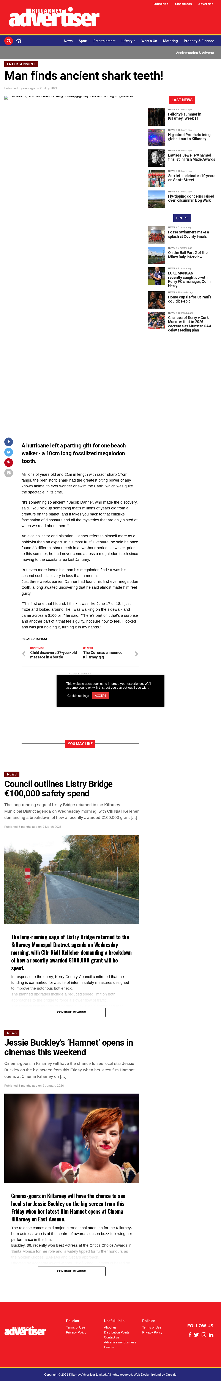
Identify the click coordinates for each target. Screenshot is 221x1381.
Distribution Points (116, 1332)
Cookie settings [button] (78, 696)
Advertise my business (120, 1342)
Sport (83, 41)
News (68, 41)
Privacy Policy (76, 1332)
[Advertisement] (163, 17)
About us (110, 1327)
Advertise (205, 4)
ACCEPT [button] (100, 695)
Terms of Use (75, 1327)
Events (109, 1347)
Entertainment (104, 41)
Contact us (111, 1337)
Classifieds (183, 4)
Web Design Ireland (147, 1374)
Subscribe (161, 4)
